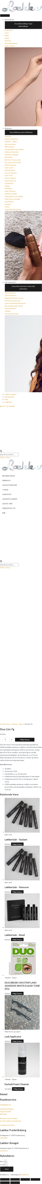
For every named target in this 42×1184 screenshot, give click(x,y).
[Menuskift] (5, 15)
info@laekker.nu (5, 1105)
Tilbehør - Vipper (18, 724)
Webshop (6, 480)
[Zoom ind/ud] (5, 1179)
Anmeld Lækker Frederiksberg (10, 1121)
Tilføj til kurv (25, 740)
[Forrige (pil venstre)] (5, 1182)
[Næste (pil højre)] (15, 1182)
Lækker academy (9, 499)
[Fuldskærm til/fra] (15, 1179)
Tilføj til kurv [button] (17, 844)
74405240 (3, 1138)
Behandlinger (8, 476)
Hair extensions (9, 485)
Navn (2, 1161)
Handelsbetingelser (7, 1109)
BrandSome (25, 1175)
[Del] (25, 1179)
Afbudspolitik (8, 508)
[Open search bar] (1, 452)
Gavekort (7, 494)
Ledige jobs (7, 504)
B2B (3, 513)
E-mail (2, 1165)
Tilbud (5, 490)
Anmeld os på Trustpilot (8, 1118)
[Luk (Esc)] (35, 1179)
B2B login (3, 1114)
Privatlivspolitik (5, 1112)
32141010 (3, 1151)
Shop (8, 724)
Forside (2, 724)
